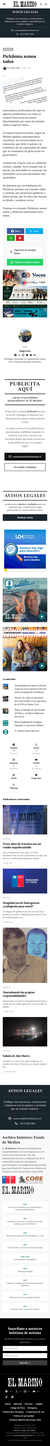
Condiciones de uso (35, 1412)
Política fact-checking (13, 1412)
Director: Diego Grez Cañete (25, 1430)
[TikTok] (6, 1397)
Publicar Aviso (25, 517)
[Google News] (12, 1397)
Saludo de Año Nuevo (16, 1056)
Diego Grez (25, 351)
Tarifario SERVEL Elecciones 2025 (25, 1420)
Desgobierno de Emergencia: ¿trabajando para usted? (21, 904)
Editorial (8, 49)
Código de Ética (17, 1408)
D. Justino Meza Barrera (27, 730)
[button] (4, 4)
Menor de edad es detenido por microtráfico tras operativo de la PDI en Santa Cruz (31, 701)
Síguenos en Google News (25, 251)
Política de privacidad (24, 1416)
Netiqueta (32, 1408)
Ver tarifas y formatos (25, 467)
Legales (39, 1404)
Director (29, 1404)
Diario (8, 1404)
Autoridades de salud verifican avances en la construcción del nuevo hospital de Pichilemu (30, 688)
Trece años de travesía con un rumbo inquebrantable (22, 845)
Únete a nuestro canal (27, 262)
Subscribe (23, 1363)
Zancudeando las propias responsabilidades (18, 993)
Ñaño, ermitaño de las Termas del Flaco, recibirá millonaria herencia (30, 713)
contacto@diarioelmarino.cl (27, 456)
